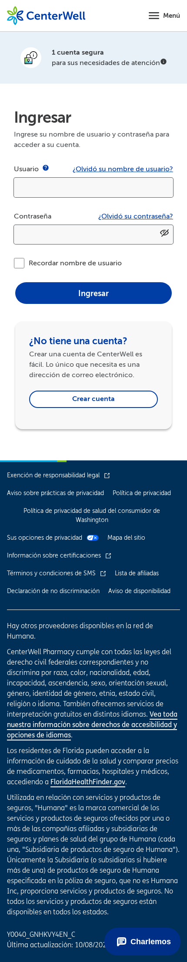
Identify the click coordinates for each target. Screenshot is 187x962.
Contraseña (32, 216)
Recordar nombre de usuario (75, 263)
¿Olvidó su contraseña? (135, 216)
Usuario (26, 169)
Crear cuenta (93, 399)
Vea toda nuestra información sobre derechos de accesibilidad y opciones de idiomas (92, 724)
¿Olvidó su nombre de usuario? (123, 169)
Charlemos (150, 941)
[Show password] (164, 235)
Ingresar (93, 293)
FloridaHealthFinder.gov (87, 781)
